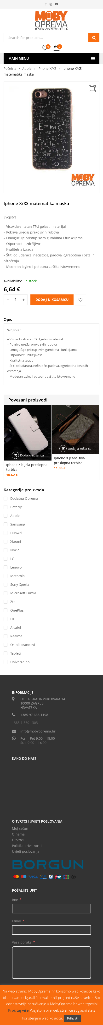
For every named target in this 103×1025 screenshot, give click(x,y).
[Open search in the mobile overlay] (51, 37)
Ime (15, 899)
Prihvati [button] (72, 1018)
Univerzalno (19, 662)
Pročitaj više (18, 1010)
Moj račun (20, 828)
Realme (16, 636)
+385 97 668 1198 (34, 714)
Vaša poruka (22, 942)
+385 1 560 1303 (25, 722)
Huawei (16, 533)
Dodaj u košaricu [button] (32, 455)
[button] (92, 88)
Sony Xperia (19, 584)
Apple (27, 68)
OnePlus (17, 610)
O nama (18, 834)
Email (16, 921)
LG (12, 558)
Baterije (16, 507)
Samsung (17, 524)
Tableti (15, 653)
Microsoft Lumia (23, 593)
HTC (13, 619)
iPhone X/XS (47, 68)
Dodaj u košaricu (52, 299)
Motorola (17, 576)
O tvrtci (18, 840)
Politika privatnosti (27, 845)
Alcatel (15, 627)
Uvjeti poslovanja (25, 851)
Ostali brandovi (22, 644)
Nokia (14, 550)
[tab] (8, 320)
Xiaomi (15, 541)
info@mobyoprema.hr (38, 731)
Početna (10, 68)
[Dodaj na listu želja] (80, 299)
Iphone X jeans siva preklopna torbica (69, 460)
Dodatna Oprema (24, 498)
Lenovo (16, 567)
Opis (8, 319)
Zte (12, 601)
